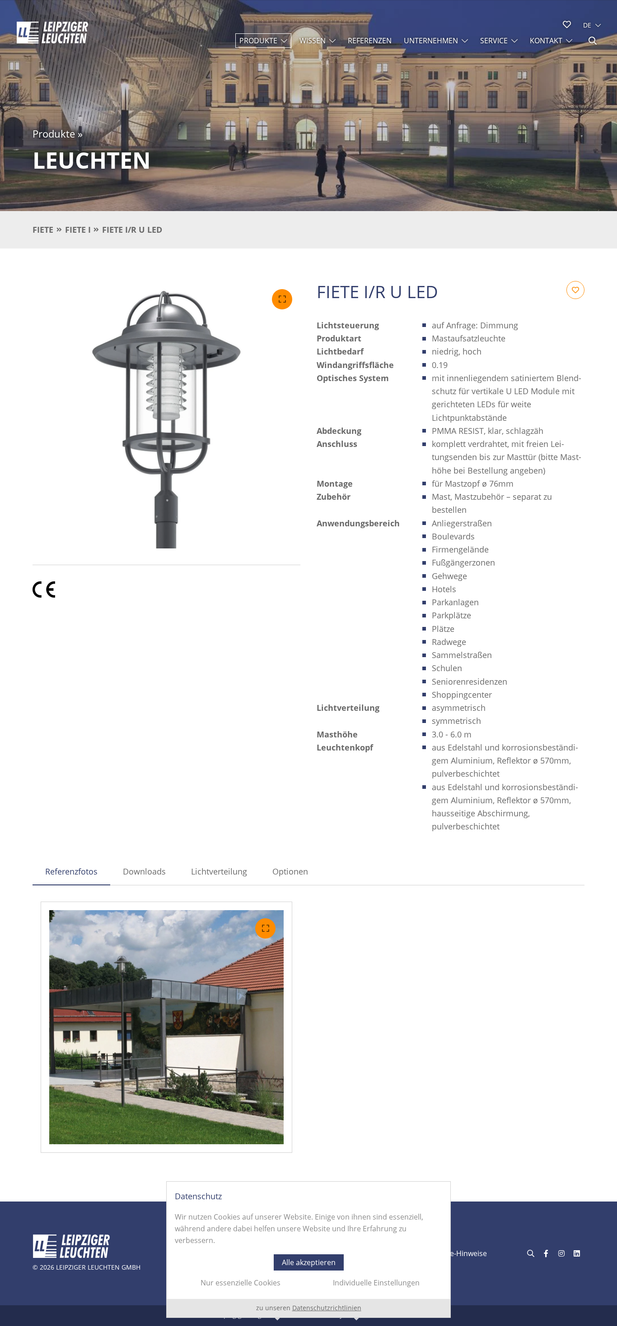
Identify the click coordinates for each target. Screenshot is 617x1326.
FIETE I (78, 229)
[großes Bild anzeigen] (166, 414)
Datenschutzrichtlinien (326, 1307)
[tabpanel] (308, 1027)
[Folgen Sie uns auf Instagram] (561, 1253)
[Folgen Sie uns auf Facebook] (546, 1253)
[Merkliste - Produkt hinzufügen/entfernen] (575, 290)
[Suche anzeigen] (592, 40)
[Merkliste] (567, 24)
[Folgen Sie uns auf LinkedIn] (576, 1253)
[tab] (71, 871)
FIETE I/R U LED (132, 229)
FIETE (43, 229)
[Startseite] (52, 32)
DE (587, 25)
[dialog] (308, 1249)
